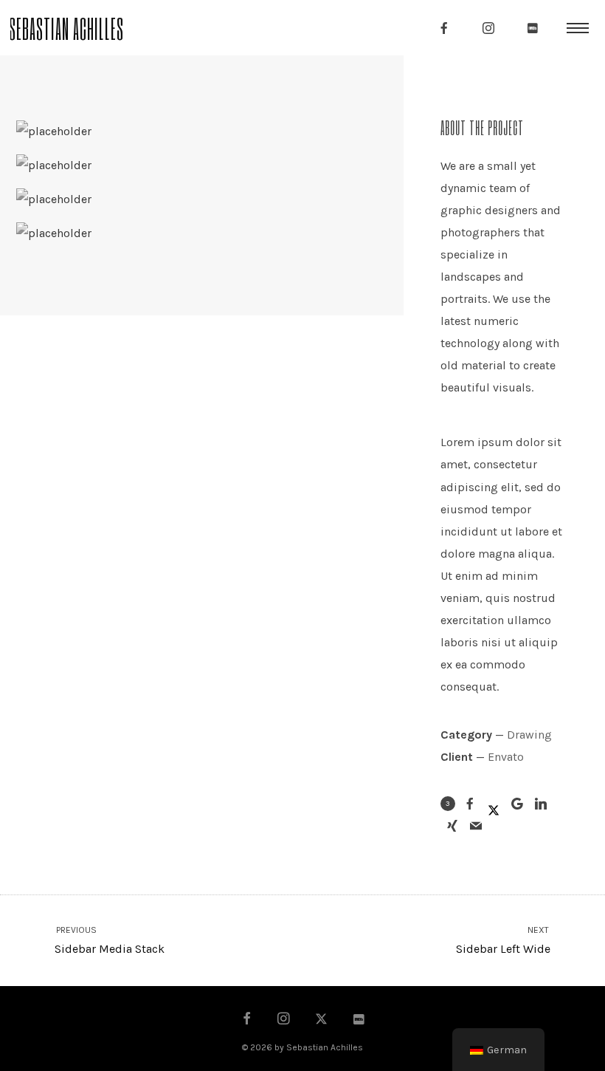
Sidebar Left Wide (503, 941)
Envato (506, 757)
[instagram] (488, 28)
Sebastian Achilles (66, 27)
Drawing (529, 735)
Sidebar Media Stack (109, 941)
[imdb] (532, 28)
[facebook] (444, 28)
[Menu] (577, 27)
